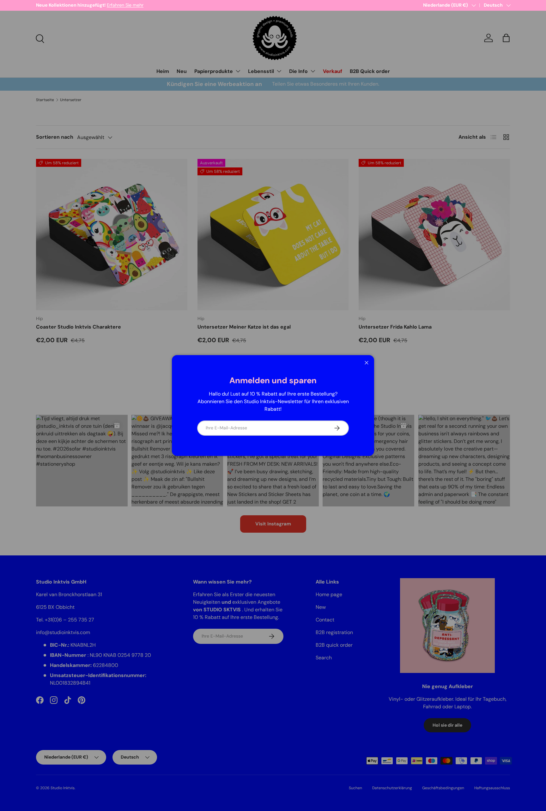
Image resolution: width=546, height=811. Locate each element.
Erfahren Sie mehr (125, 5)
